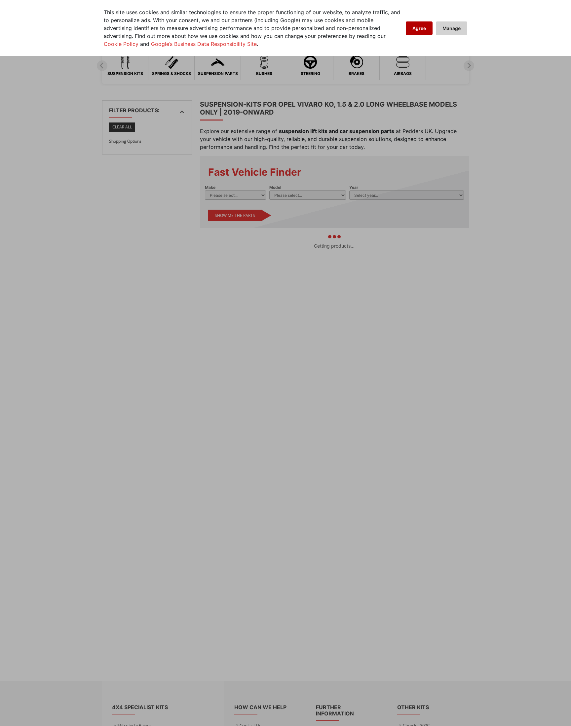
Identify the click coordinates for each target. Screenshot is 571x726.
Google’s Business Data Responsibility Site (204, 44)
